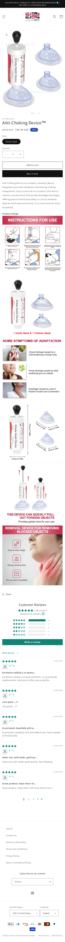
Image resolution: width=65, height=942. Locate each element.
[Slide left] (26, 113)
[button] (3, 16)
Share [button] (8, 594)
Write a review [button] (32, 642)
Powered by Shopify (27, 935)
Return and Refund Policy (18, 862)
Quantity (6, 148)
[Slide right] (39, 113)
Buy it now (32, 173)
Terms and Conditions (17, 849)
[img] (9, 661)
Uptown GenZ (13, 935)
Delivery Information (16, 842)
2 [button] (28, 799)
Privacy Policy (12, 856)
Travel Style (11, 141)
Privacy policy (43, 935)
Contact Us (11, 835)
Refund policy (57, 935)
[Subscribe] (49, 881)
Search (9, 828)
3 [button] (33, 799)
